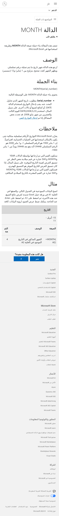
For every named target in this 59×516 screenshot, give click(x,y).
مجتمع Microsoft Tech (48, 437)
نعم (37, 258)
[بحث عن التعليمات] (49, 3)
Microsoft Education (49, 332)
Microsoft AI (51, 378)
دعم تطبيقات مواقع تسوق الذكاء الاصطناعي (41, 433)
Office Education (50, 351)
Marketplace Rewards (48, 451)
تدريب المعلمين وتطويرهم (47, 355)
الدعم (54, 10)
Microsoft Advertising (48, 401)
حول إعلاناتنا (52, 511)
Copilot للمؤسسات (49, 283)
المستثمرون (52, 483)
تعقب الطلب (51, 319)
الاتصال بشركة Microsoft (47, 506)
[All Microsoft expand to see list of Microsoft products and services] (55, 3)
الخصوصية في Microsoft (47, 478)
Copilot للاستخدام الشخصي (47, 287)
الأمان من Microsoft (49, 382)
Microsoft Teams (50, 410)
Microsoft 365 (51, 292)
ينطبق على (50, 36)
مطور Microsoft (50, 423)
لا (21, 258)
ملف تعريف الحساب (49, 310)
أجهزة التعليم (51, 337)
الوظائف (53, 469)
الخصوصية (33, 506)
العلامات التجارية (11, 506)
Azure (54, 387)
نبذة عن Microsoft (49, 473)
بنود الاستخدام (23, 506)
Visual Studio (51, 456)
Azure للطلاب (51, 365)
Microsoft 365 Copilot (48, 405)
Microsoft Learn (50, 428)
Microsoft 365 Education (47, 346)
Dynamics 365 (51, 392)
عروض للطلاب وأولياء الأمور (46, 360)
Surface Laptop (50, 278)
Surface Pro (52, 273)
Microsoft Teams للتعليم (47, 341)
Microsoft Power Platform (47, 446)
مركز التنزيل (52, 314)
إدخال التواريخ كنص (28, 117)
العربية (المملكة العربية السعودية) (40, 491)
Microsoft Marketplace (48, 442)
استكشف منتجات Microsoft (46, 297)
